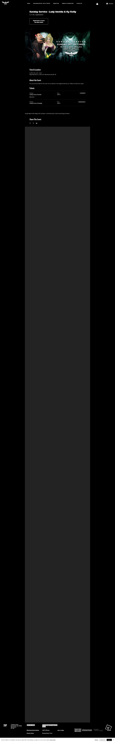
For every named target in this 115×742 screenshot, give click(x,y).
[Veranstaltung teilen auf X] (33, 123)
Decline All (102, 740)
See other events (38, 22)
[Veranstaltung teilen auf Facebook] (30, 123)
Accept (109, 740)
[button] (97, 4)
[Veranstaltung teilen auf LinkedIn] (36, 123)
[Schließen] (113, 740)
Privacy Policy (53, 740)
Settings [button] (96, 740)
